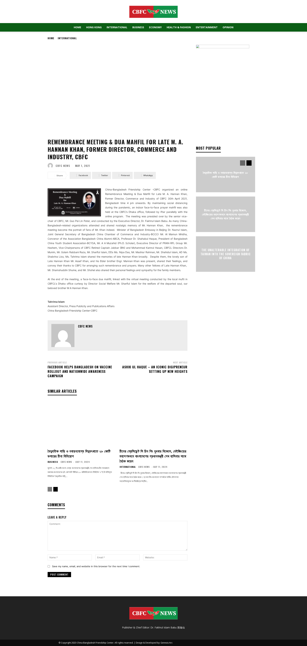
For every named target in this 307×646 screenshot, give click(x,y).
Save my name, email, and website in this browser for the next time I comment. (96, 566)
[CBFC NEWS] (153, 12)
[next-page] (55, 489)
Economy (155, 27)
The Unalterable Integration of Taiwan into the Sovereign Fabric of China (226, 254)
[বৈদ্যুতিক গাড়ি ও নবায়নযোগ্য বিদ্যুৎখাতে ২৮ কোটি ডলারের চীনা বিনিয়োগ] (81, 423)
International (117, 27)
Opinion (228, 27)
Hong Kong (94, 27)
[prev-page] (50, 489)
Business (138, 27)
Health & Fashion (179, 27)
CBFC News (63, 165)
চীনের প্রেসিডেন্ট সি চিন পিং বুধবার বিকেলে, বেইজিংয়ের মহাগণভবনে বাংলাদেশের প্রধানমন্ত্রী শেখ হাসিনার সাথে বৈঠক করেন (153, 456)
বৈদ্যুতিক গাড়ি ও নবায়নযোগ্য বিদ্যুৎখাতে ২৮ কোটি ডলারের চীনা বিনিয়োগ (79, 453)
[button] (244, 27)
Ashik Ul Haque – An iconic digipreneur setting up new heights (154, 369)
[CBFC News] (51, 165)
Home (77, 27)
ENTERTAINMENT (207, 27)
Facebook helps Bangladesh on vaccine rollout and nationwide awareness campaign (80, 371)
